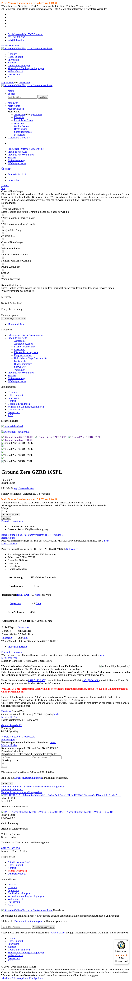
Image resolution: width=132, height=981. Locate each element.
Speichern (7, 783)
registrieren (36, 114)
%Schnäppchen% (17, 381)
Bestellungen (20, 129)
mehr (106, 540)
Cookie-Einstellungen (19, 65)
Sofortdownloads (23, 131)
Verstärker (19, 369)
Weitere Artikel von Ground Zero (18, 736)
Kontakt (12, 62)
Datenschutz (14, 74)
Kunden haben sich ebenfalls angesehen (44, 786)
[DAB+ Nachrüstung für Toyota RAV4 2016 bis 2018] (30, 812)
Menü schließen (16, 108)
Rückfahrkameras (23, 364)
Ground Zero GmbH (11, 725)
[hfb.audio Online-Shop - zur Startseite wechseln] (26, 48)
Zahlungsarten (21, 126)
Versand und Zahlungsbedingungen (26, 68)
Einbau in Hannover (26, 534)
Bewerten (6, 521)
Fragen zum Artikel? (18, 646)
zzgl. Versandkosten (24, 488)
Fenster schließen (10, 45)
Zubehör (12, 375)
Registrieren (7, 82)
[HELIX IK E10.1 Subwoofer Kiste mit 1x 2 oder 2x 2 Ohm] (33, 795)
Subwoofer (19, 366)
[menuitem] (69, 54)
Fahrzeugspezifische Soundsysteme (26, 335)
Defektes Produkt (16, 873)
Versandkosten (57, 932)
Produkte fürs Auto (17, 338)
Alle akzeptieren (20, 978)
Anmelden (24, 82)
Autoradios (19, 340)
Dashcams (19, 349)
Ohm (38, 603)
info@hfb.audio (91, 680)
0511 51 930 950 (36, 680)
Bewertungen (55, 534)
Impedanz (15, 603)
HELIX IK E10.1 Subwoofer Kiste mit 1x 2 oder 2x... (93, 795)
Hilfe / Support (15, 56)
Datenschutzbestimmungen (28, 777)
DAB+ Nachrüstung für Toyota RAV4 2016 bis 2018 (86, 812)
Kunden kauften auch (12, 786)
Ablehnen (6, 978)
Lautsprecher (20, 361)
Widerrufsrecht (15, 71)
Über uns (12, 54)
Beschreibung (8, 534)
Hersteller (42, 534)
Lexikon (12, 884)
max (19, 594)
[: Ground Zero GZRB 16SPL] (18, 437)
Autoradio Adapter (23, 343)
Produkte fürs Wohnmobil (21, 372)
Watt (37, 594)
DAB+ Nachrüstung (24, 346)
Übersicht (19, 117)
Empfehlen (17, 521)
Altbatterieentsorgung (19, 862)
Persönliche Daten (23, 120)
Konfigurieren (36, 978)
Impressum (13, 59)
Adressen (19, 123)
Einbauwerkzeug (16, 378)
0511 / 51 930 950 (10, 848)
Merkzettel (19, 134)
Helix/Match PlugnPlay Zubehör (30, 358)
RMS (27, 594)
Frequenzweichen (23, 355)
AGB (10, 77)
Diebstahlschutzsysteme (26, 352)
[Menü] (127, 941)
